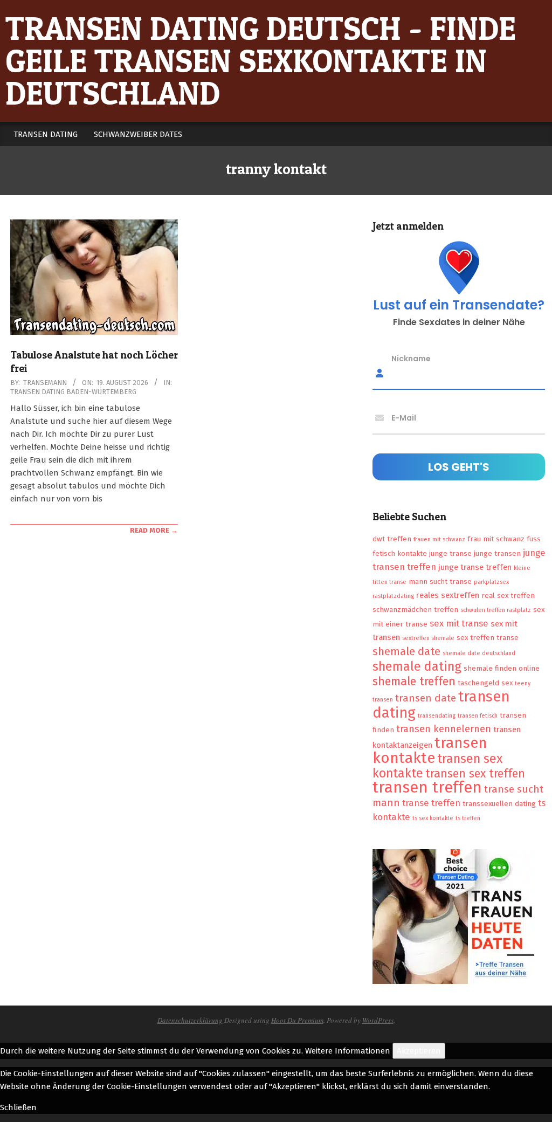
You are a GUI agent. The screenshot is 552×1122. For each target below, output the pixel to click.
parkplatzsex (491, 582)
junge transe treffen (475, 567)
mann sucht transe (440, 581)
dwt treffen (391, 538)
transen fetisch (478, 715)
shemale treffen (414, 681)
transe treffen (431, 802)
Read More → (154, 530)
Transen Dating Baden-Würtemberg (73, 392)
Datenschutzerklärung (190, 1020)
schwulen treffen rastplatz (495, 610)
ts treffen (468, 818)
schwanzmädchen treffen (415, 609)
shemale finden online (502, 668)
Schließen (18, 1107)
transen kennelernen (443, 729)
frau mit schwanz (496, 538)
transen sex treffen (475, 774)
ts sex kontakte (432, 818)
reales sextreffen (447, 595)
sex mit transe (459, 623)
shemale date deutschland (479, 653)
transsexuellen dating (499, 803)
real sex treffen (508, 595)
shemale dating (416, 666)
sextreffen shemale (428, 638)
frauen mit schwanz (439, 539)
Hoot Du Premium (297, 1020)
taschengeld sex (485, 682)
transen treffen (427, 787)
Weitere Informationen (347, 1051)
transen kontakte (429, 750)
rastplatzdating (393, 596)
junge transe (450, 553)
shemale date (406, 651)
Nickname (411, 358)
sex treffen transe (488, 637)
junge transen (497, 553)
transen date (425, 698)
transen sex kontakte (437, 766)
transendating (437, 715)
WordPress (378, 1020)
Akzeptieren (419, 1051)
